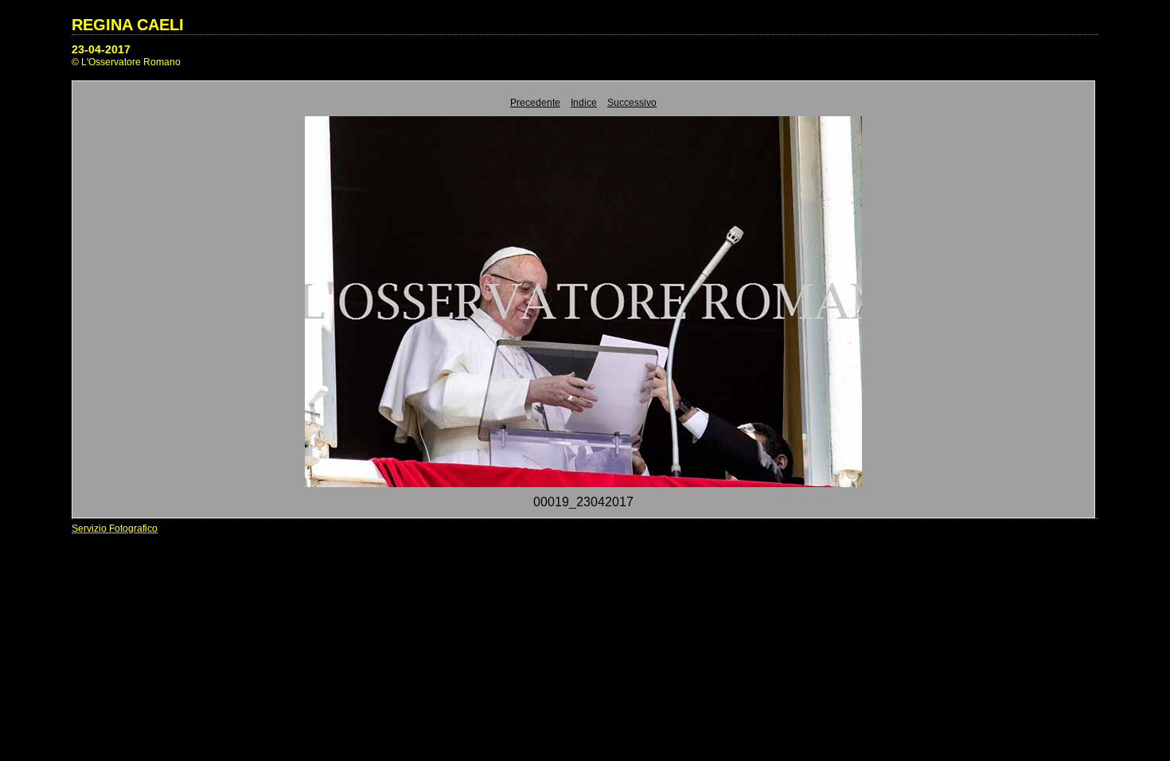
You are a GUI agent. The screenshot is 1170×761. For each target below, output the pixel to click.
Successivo (632, 102)
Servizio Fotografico (115, 528)
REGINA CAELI (128, 24)
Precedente (535, 102)
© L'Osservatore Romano (126, 62)
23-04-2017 (101, 49)
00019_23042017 (583, 502)
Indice (584, 102)
